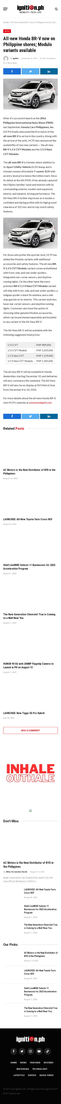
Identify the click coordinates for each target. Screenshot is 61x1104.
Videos (32, 1075)
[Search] (56, 9)
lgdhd (15, 58)
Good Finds (47, 1075)
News (7, 31)
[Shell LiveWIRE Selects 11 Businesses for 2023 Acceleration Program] (30, 545)
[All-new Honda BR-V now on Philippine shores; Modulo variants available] (30, 108)
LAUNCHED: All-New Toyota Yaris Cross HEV (27, 519)
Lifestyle (19, 1075)
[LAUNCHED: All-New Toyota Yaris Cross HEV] (30, 499)
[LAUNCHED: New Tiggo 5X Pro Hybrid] (30, 693)
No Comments (49, 58)
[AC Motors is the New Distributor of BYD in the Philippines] (30, 450)
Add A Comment (30, 730)
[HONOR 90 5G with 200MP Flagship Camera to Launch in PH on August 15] (30, 644)
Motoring (23, 1069)
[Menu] (5, 9)
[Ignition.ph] (30, 9)
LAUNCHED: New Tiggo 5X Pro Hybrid (23, 713)
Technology (39, 1069)
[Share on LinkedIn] (49, 71)
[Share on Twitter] (30, 71)
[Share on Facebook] (12, 71)
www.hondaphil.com (40, 402)
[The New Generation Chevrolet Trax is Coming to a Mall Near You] (30, 594)
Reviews (49, 1062)
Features (35, 1062)
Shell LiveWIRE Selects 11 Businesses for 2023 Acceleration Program (40, 909)
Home (6, 22)
